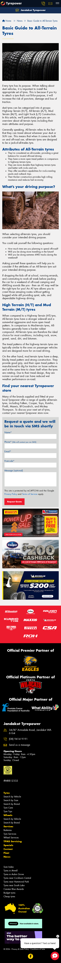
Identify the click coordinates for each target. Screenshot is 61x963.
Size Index (9, 866)
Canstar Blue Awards (14, 889)
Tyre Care (8, 807)
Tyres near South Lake (14, 885)
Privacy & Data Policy (20, 949)
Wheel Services (11, 837)
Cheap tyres (9, 896)
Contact (8, 849)
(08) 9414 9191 (18, 739)
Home (8, 20)
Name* (8, 432)
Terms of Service (29, 494)
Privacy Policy (10, 494)
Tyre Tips (8, 811)
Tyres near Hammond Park (16, 881)
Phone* (20, 441)
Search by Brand (12, 804)
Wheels (8, 815)
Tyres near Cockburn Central (17, 878)
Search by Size (11, 800)
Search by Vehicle (12, 796)
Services (8, 826)
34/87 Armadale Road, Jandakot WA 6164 (30, 731)
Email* (7, 451)
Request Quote (14, 501)
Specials (8, 845)
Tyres (7, 792)
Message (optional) (13, 470)
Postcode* (9, 461)
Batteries (8, 830)
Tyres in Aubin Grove (14, 874)
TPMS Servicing (13, 841)
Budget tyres (9, 892)
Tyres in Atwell (11, 870)
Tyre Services (10, 833)
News (7, 856)
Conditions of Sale (37, 949)
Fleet (6, 852)
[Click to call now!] (43, 3)
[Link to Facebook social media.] (30, 956)
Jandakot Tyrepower (33, 10)
